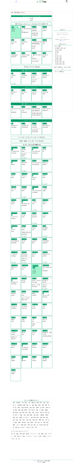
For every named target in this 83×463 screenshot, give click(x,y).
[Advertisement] (41, 7)
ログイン (16, 1)
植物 (19, 422)
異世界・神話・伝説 (61, 48)
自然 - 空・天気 (30, 427)
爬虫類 (46, 410)
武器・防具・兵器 (44, 417)
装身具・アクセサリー (24, 417)
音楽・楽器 (44, 405)
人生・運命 (24, 402)
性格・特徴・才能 (23, 412)
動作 (14, 402)
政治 (25, 415)
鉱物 (30, 412)
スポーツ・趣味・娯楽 (21, 425)
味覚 (20, 420)
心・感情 (20, 415)
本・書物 (41, 410)
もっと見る (13, 83)
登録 (60, 40)
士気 (39, 433)
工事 (15, 436)
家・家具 (42, 407)
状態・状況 (35, 420)
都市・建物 (34, 405)
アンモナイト (29, 436)
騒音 (42, 433)
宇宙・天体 (37, 422)
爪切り (40, 436)
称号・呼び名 (32, 410)
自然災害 (18, 402)
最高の (45, 436)
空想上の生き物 (24, 407)
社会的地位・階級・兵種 (22, 405)
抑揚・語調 (22, 433)
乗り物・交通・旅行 (44, 425)
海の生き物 (15, 412)
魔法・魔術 (29, 415)
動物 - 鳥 (34, 402)
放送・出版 (32, 407)
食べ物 (37, 412)
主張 (46, 433)
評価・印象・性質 (35, 417)
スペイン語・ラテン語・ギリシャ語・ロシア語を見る (31, 137)
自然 (44, 402)
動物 (39, 405)
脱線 (17, 433)
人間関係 (42, 415)
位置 (33, 412)
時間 (37, 410)
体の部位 (24, 422)
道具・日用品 (30, 422)
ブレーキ (35, 436)
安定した (19, 436)
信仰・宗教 (28, 420)
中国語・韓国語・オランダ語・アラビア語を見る (31, 141)
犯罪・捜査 (36, 415)
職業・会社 (41, 420)
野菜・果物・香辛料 (22, 410)
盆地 (24, 436)
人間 (29, 402)
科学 (36, 427)
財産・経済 (39, 402)
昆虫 (24, 420)
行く (19, 438)
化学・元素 (15, 420)
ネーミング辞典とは (59, 71)
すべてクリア (62, 37)
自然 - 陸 (42, 412)
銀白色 (27, 433)
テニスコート (34, 433)
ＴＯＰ (34, 460)
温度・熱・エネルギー (20, 427)
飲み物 (37, 407)
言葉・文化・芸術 (32, 425)
